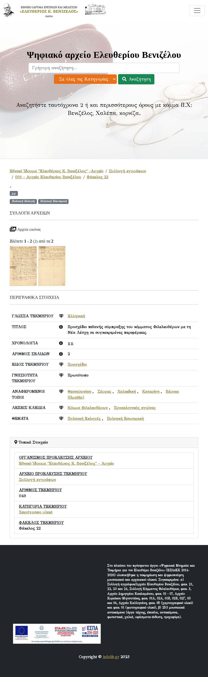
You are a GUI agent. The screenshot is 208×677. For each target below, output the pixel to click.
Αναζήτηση (139, 79)
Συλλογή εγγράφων (127, 171)
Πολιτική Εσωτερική (125, 418)
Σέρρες (104, 391)
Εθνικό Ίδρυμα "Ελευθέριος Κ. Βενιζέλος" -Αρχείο (56, 171)
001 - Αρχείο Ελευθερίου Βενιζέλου (48, 176)
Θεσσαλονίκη (79, 391)
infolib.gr (111, 656)
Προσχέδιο (77, 364)
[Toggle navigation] (197, 10)
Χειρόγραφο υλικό (36, 512)
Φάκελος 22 (97, 176)
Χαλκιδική (127, 391)
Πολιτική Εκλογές (84, 418)
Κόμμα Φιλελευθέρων (88, 407)
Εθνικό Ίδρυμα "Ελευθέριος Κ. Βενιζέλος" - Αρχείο (66, 463)
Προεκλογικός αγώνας (135, 407)
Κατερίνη (151, 391)
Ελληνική (76, 315)
